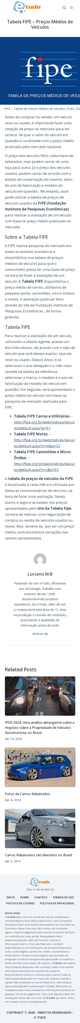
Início (10, 897)
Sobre (24, 897)
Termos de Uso (63, 897)
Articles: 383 (40, 633)
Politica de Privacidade (57, 903)
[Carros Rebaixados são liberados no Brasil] (40, 828)
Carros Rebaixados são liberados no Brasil (38, 855)
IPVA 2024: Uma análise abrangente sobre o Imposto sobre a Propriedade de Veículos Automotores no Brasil (40, 727)
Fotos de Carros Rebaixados (27, 794)
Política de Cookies (20, 903)
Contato (40, 897)
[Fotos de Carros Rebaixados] (40, 767)
